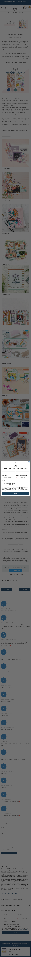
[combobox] (17, 477)
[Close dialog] (29, 462)
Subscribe (15, 493)
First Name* (4, 470)
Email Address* (5, 475)
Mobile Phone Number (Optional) (21, 475)
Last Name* (18, 470)
